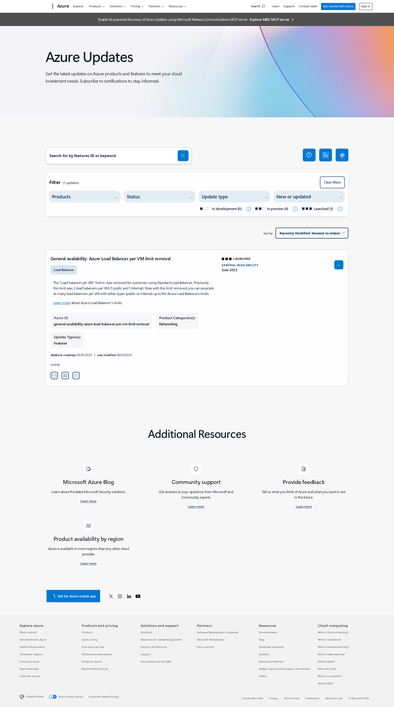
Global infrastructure (32, 647)
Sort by (268, 233)
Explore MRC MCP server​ (270, 19)
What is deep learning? (331, 654)
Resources (176, 6)
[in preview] (295, 209)
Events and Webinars (271, 661)
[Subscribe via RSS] (325, 155)
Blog (261, 639)
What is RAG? (325, 683)
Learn (276, 6)
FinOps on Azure (91, 661)
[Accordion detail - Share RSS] (65, 375)
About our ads (333, 698)
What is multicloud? (329, 639)
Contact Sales (308, 6)
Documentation (268, 632)
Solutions (116, 6)
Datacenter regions (31, 654)
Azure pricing (90, 639)
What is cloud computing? (333, 632)
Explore (78, 6)
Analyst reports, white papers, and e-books (284, 668)
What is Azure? (28, 632)
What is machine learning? (333, 647)
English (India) (34, 696)
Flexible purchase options (97, 654)
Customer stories (30, 676)
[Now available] (340, 209)
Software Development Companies (217, 632)
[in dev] (248, 209)
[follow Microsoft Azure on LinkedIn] (129, 596)
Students (264, 654)
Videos (263, 676)
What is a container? (330, 676)
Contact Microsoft (252, 698)
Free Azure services (93, 647)
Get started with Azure (338, 6)
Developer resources (271, 647)
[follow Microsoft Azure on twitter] (111, 596)
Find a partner (205, 647)
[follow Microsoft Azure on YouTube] (138, 596)
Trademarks (312, 698)
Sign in (365, 6)
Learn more (61, 302)
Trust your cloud (29, 661)
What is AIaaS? (326, 661)
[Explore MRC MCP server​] (342, 155)
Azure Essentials (29, 668)
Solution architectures (154, 647)
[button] (309, 155)
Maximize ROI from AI (95, 668)
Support (289, 6)
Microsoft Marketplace (210, 639)
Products (95, 6)
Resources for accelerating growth (161, 639)
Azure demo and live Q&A (156, 661)
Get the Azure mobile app (77, 596)
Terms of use (291, 698)
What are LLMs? (327, 668)
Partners (154, 6)
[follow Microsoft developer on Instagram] (120, 596)
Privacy (273, 698)
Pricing (135, 6)
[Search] (183, 155)
